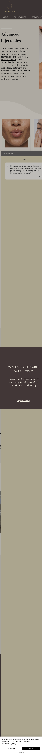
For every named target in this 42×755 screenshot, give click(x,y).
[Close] (39, 739)
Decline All (11, 748)
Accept (31, 748)
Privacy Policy (11, 744)
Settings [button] (21, 752)
